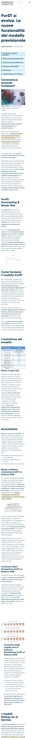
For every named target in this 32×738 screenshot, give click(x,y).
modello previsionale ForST (10, 142)
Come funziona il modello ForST (13, 62)
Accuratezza (7, 70)
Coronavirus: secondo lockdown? (10, 54)
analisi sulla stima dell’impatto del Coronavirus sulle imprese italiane (11, 135)
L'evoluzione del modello (10, 66)
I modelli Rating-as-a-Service (12, 74)
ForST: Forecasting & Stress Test (13, 58)
